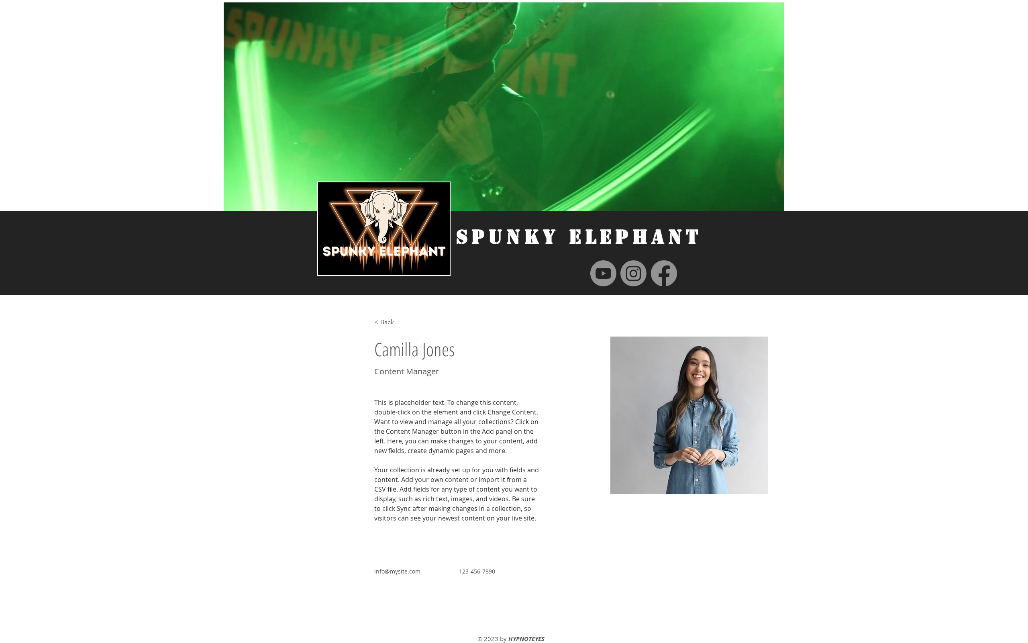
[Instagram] (633, 273)
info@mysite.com (397, 571)
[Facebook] (664, 273)
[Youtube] (603, 273)
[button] (774, 202)
